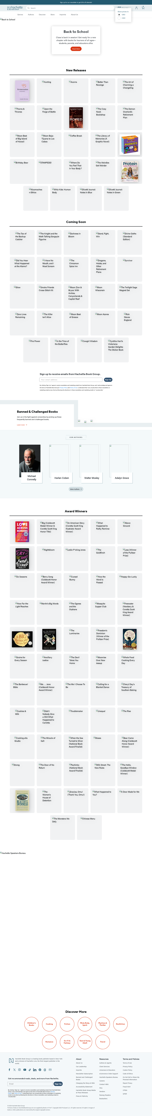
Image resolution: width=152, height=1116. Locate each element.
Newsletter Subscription (84, 1073)
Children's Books (31, 1024)
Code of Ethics (128, 1073)
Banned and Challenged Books (84, 1078)
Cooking (49, 1024)
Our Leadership (81, 1066)
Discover (42, 14)
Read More (76, 49)
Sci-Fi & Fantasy (67, 1042)
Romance (49, 1042)
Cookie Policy (127, 1070)
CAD (123, 18)
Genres (20, 14)
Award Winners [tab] (76, 511)
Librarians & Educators (107, 1070)
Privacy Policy (127, 1066)
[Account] (136, 8)
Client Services (104, 1066)
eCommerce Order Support (108, 1073)
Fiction (67, 1024)
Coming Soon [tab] (76, 222)
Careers (102, 1081)
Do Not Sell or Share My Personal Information (131, 1078)
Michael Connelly (31, 477)
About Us (74, 14)
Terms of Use (127, 1063)
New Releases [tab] (76, 70)
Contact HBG (103, 1084)
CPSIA (125, 1090)
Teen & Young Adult (84, 1042)
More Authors (74, 489)
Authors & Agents (105, 1063)
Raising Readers (105, 1095)
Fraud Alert (126, 1086)
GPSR (125, 1094)
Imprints (63, 14)
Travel (102, 1042)
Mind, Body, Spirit (85, 1024)
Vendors (102, 1091)
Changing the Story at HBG (85, 1083)
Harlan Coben (61, 478)
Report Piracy (127, 1083)
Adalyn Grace (122, 478)
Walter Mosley (91, 478)
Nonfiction (120, 1024)
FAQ (100, 1088)
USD (123, 14)
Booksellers (103, 1098)
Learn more (21, 425)
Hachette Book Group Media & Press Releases (86, 1091)
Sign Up (108, 380)
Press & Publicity (82, 1096)
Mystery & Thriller (102, 1024)
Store (53, 14)
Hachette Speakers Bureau (108, 1077)
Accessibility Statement (84, 1086)
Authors (31, 14)
